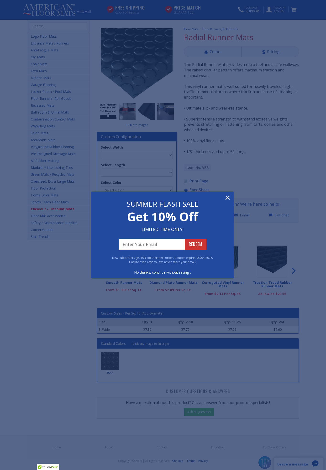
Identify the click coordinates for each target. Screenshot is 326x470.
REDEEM (195, 244)
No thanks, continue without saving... (162, 272)
